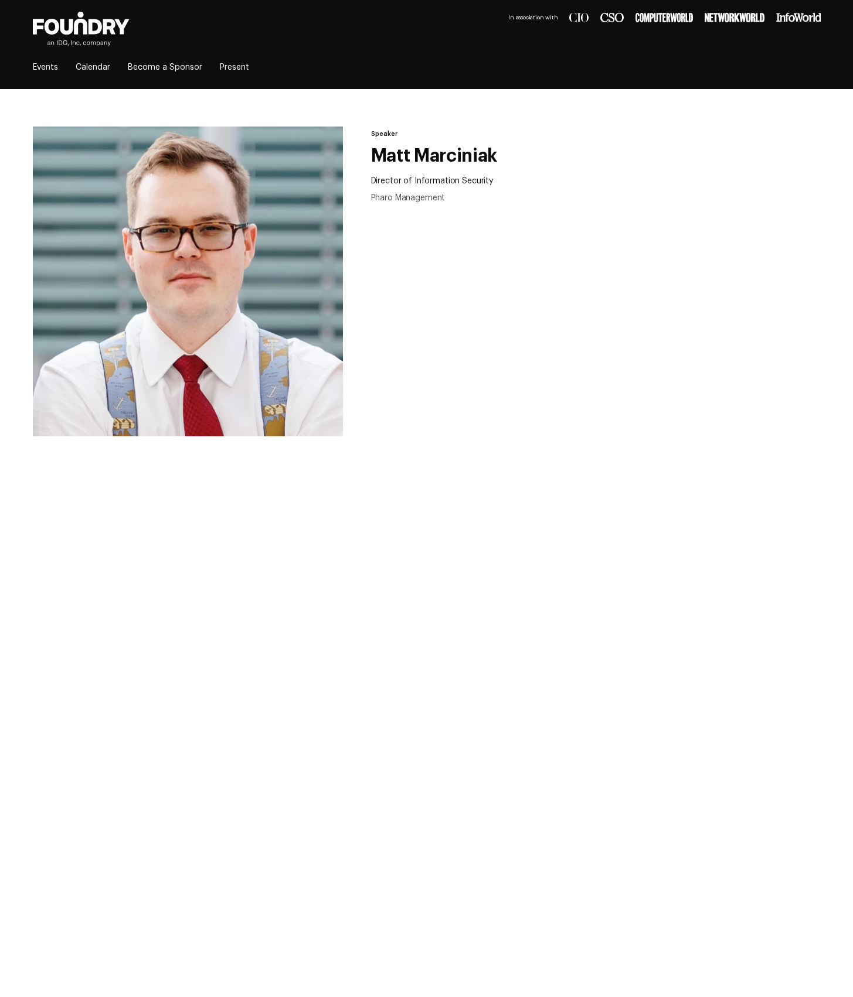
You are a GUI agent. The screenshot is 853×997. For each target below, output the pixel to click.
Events (45, 67)
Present (234, 67)
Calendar (93, 67)
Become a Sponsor (165, 67)
